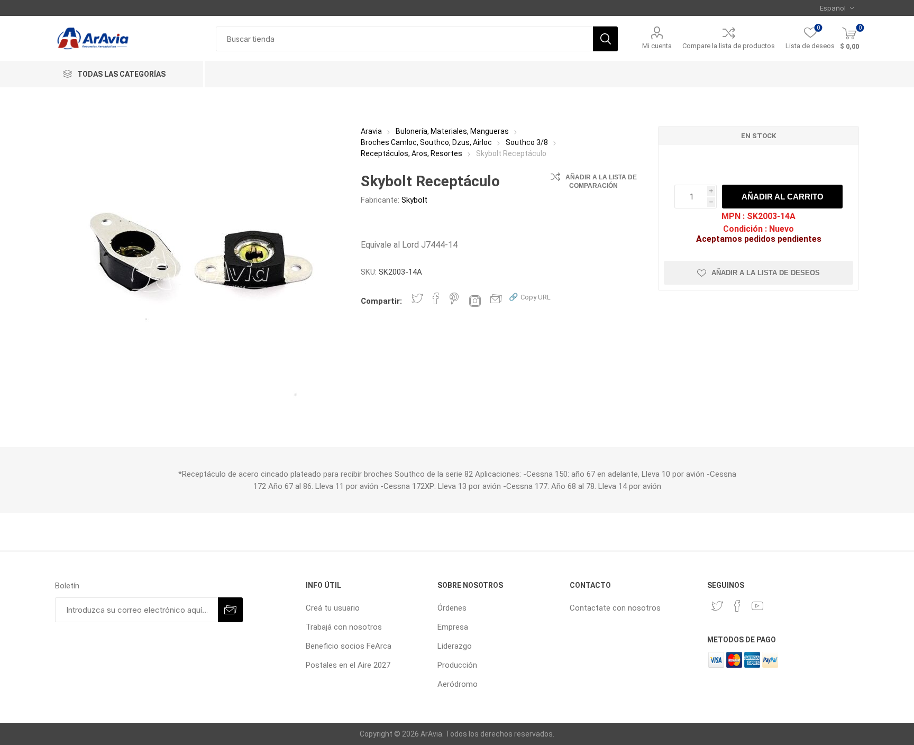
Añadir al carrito (783, 196)
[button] (530, 297)
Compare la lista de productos (728, 46)
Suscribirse (230, 609)
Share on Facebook (436, 298)
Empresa (452, 627)
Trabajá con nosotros (344, 627)
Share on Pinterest (454, 298)
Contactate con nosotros (615, 608)
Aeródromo (457, 684)
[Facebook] (737, 605)
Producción (457, 665)
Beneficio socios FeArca (348, 646)
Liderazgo (454, 646)
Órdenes (452, 608)
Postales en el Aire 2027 (348, 665)
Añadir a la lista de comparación (601, 181)
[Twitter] (717, 605)
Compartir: (381, 301)
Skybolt (414, 200)
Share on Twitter (417, 298)
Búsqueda (605, 38)
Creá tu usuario (333, 608)
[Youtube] (757, 605)
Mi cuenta (657, 46)
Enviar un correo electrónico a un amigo (496, 298)
